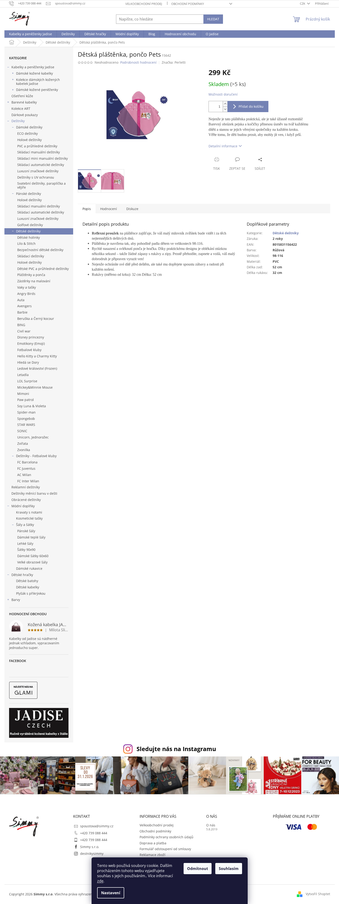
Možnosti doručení (223, 94)
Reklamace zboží (152, 854)
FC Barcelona (27, 462)
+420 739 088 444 (93, 833)
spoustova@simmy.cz (96, 826)
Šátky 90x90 (26, 549)
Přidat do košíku (251, 106)
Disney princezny (30, 337)
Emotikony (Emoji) (31, 343)
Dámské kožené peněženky (37, 89)
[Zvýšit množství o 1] (225, 104)
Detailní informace (223, 146)
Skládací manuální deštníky (38, 152)
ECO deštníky (27, 133)
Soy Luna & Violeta (31, 406)
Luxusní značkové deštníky (37, 171)
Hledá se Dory (28, 362)
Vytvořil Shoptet (318, 893)
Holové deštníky (29, 140)
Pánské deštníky (28, 193)
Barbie (22, 312)
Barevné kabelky (24, 102)
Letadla (23, 375)
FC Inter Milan (28, 481)
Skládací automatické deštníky (40, 164)
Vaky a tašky (26, 287)
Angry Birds (26, 293)
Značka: (174, 62)
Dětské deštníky (28, 231)
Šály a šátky (25, 524)
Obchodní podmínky (187, 4)
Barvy (15, 599)
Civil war (24, 331)
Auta (20, 300)
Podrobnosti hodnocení (138, 62)
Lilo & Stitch (26, 243)
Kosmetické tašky (29, 518)
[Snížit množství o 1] (225, 109)
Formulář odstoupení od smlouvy (165, 849)
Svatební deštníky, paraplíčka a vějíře (41, 185)
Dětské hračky (22, 575)
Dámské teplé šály (31, 537)
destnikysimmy (91, 853)
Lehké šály (25, 543)
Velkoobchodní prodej (143, 4)
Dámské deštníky (29, 127)
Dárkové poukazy (24, 115)
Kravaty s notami (29, 512)
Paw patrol (25, 399)
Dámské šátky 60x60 (32, 556)
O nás (210, 825)
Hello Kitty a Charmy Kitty (37, 356)
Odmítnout (197, 868)
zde (100, 880)
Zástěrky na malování (33, 281)
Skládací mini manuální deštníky (42, 158)
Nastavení (110, 892)
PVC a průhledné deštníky (37, 146)
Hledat (213, 19)
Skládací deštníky (30, 256)
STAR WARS (26, 424)
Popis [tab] (86, 209)
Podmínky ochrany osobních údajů (166, 837)
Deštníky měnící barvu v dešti (34, 493)
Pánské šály (26, 531)
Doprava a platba (153, 843)
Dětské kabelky (27, 587)
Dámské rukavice (29, 568)
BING (21, 325)
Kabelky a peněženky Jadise (32, 67)
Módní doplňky (23, 506)
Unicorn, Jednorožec (33, 437)
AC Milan (24, 475)
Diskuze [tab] (132, 209)
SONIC (22, 431)
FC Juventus (26, 468)
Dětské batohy (27, 581)
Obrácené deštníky (26, 499)
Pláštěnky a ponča (31, 275)
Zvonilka (23, 450)
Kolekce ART (20, 108)
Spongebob (26, 418)
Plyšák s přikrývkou (30, 593)
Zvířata (22, 443)
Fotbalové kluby (29, 350)
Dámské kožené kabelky (34, 73)
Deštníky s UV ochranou (35, 177)
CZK (303, 3)
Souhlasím (229, 868)
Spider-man (26, 412)
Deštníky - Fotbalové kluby (36, 456)
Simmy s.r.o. (89, 847)
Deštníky (18, 121)
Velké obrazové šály (32, 562)
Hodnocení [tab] (108, 209)
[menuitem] (30, 34)
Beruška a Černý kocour (35, 318)
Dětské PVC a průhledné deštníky (43, 268)
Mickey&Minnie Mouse (35, 387)
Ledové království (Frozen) (37, 368)
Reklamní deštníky (25, 487)
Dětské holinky (28, 237)
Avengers (24, 306)
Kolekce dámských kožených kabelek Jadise (38, 81)
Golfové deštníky (30, 225)
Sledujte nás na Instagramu (176, 749)
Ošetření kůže (22, 96)
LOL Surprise (27, 381)
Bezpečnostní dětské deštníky (40, 250)
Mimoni (23, 393)
